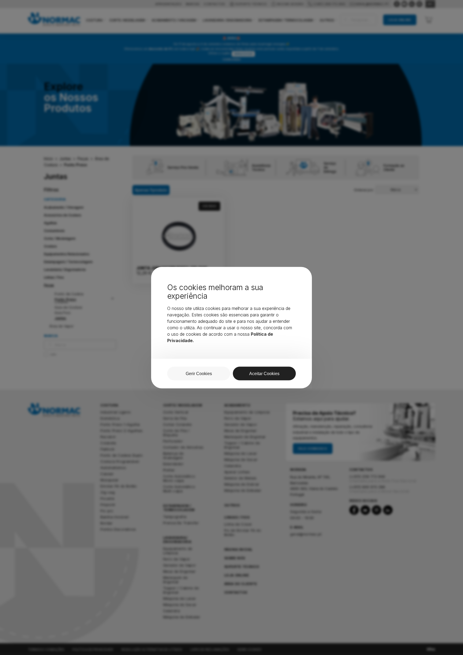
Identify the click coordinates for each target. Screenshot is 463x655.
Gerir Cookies (199, 373)
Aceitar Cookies (264, 373)
